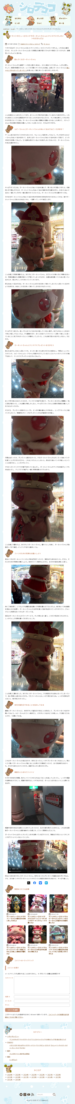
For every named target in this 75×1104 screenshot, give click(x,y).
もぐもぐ (22, 1048)
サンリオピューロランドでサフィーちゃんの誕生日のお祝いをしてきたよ (16, 919)
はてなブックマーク (46, 882)
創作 (8, 1051)
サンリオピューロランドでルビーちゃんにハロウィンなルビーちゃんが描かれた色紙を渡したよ (58, 920)
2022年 (42, 1075)
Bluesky (40, 882)
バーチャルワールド (62, 1045)
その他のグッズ (49, 1039)
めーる (61, 23)
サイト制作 (19, 1054)
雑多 (8, 1057)
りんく (39, 23)
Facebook (34, 882)
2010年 (17, 1080)
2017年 (26, 1077)
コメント (9, 978)
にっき (17, 23)
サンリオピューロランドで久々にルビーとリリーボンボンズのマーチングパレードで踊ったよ (37, 920)
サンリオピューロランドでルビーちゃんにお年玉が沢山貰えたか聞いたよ (37, 950)
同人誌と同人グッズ (60, 1039)
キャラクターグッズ (26, 1039)
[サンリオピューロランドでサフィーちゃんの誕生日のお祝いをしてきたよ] (16, 912)
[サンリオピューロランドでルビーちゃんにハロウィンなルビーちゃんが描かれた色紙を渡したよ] (58, 912)
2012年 (9, 1080)
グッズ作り (13, 1054)
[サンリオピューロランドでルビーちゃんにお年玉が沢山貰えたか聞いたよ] (37, 943)
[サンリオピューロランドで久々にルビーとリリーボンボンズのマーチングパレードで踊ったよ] (37, 912)
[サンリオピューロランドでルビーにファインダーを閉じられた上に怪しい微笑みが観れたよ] (16, 943)
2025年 (17, 1075)
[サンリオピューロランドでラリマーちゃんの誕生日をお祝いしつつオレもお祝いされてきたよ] (58, 943)
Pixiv (24, 1094)
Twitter (28, 882)
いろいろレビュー (13, 1037)
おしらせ (40, 18)
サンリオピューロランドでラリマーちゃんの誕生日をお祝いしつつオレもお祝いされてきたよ (58, 951)
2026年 (9, 1075)
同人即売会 (26, 1054)
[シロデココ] (37, 7)
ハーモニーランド (15, 1048)
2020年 (58, 1075)
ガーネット (47, 44)
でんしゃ (53, 1045)
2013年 (58, 1077)
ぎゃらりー (63, 18)
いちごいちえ (13, 1045)
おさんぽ (20, 1045)
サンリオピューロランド (33, 44)
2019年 (9, 1077)
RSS (32, 1094)
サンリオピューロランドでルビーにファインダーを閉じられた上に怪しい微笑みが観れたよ (16, 951)
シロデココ (6, 29)
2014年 (50, 1077)
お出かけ (23, 44)
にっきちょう (13, 1060)
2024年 (26, 1075)
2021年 (50, 1075)
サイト (7, 1005)
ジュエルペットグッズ (38, 1039)
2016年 (34, 1077)
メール (8, 1001)
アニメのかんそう (15, 1039)
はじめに (18, 18)
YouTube (28, 1094)
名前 (7, 997)
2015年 (42, 1077)
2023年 (34, 1075)
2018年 (17, 1077)
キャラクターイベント (29, 1045)
